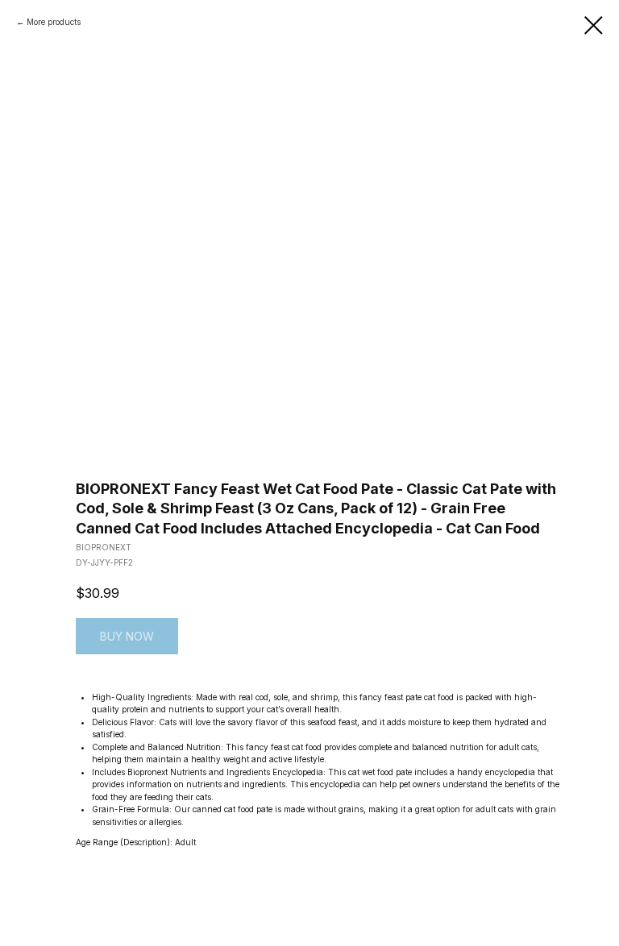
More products (54, 22)
